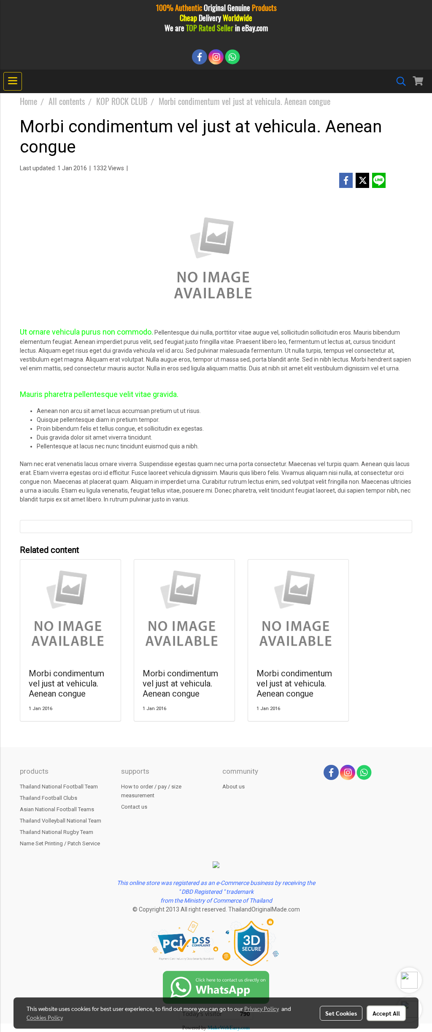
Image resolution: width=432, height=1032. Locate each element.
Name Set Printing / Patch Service (60, 843)
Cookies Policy (45, 1017)
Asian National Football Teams (57, 809)
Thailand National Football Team (59, 786)
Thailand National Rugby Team (56, 832)
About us (233, 786)
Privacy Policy (261, 1008)
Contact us (134, 807)
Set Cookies (341, 1013)
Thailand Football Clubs (48, 798)
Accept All (386, 1013)
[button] (398, 81)
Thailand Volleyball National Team (60, 821)
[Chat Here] (216, 987)
